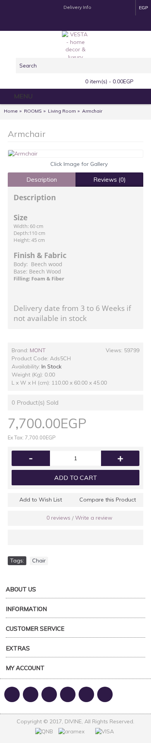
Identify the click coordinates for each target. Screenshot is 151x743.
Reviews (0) (109, 179)
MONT (38, 350)
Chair (39, 560)
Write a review (93, 517)
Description (41, 179)
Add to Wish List (40, 499)
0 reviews (58, 517)
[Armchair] (75, 154)
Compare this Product (107, 499)
